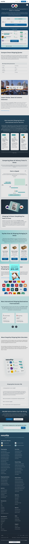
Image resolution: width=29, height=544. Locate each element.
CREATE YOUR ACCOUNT (14, 271)
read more (26, 540)
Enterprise (16, 1)
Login (19, 1)
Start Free (23, 1)
